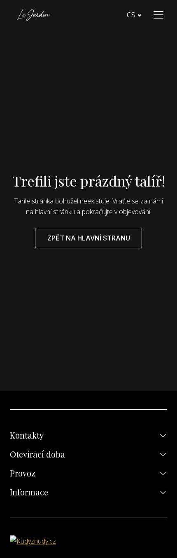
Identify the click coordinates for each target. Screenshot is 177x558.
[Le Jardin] (33, 14)
